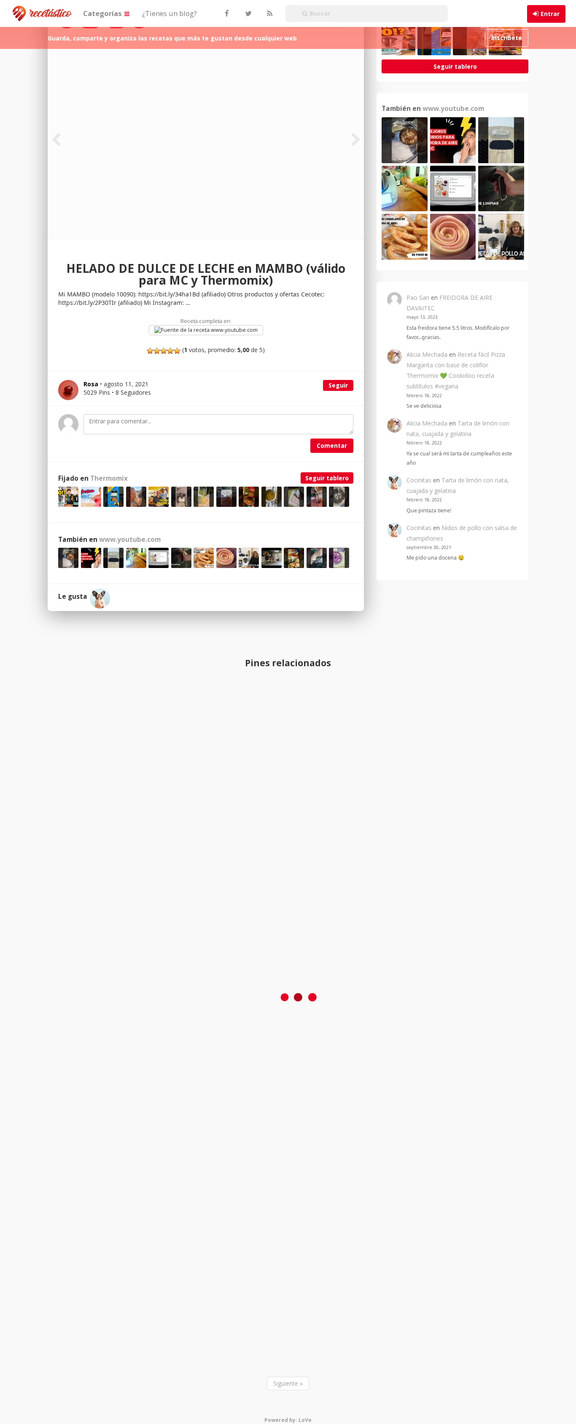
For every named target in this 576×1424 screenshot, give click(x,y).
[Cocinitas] (100, 598)
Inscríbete (506, 38)
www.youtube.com (234, 330)
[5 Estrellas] (177, 350)
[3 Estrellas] (163, 350)
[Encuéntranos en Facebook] (226, 13)
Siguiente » (288, 1383)
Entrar (550, 14)
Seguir (338, 385)
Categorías (103, 13)
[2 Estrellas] (156, 350)
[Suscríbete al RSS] (268, 13)
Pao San (417, 297)
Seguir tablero (327, 478)
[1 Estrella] (150, 350)
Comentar (332, 445)
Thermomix (109, 478)
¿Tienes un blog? (169, 13)
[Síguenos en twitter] (247, 13)
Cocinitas (418, 480)
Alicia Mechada (426, 354)
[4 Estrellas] (170, 350)
